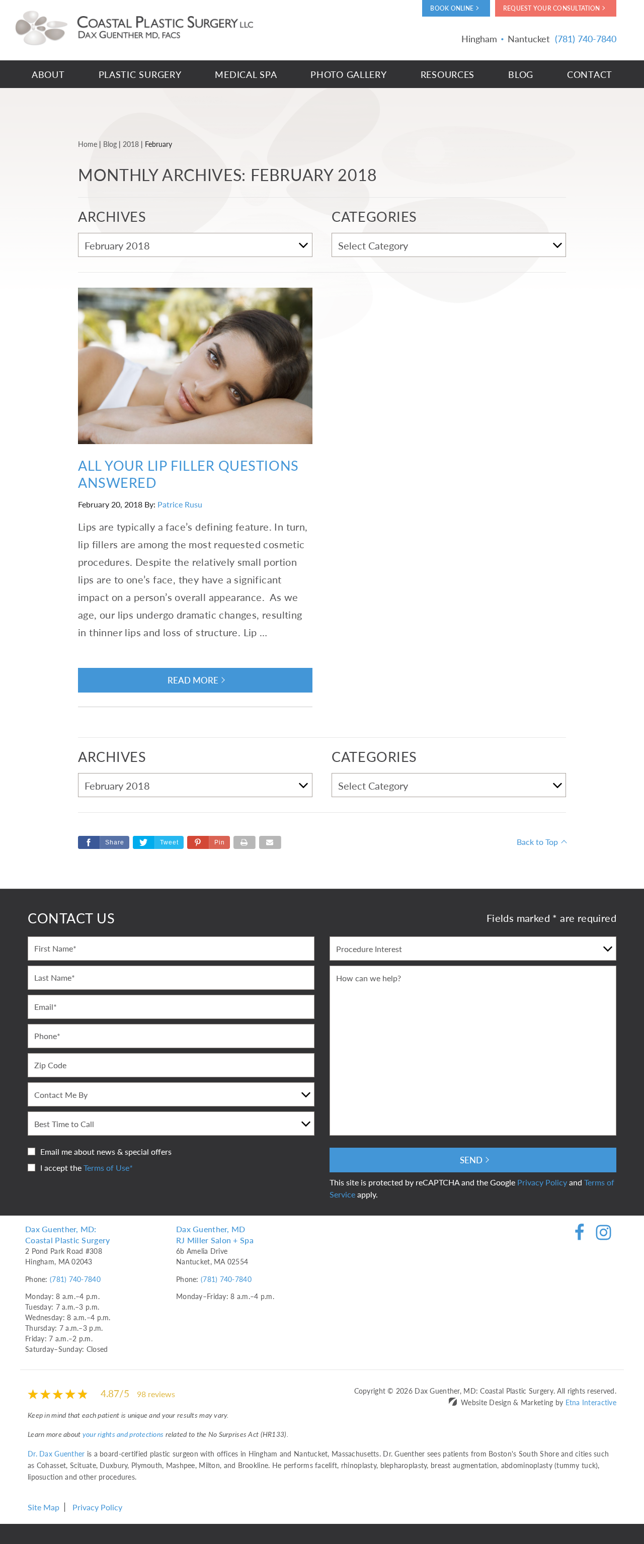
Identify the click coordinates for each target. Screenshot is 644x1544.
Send (471, 1160)
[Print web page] (244, 842)
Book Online (451, 8)
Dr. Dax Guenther (56, 1453)
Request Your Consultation (551, 8)
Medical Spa (246, 74)
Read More (193, 680)
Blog (520, 74)
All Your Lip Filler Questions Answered (188, 474)
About (48, 74)
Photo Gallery (348, 74)
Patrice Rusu (179, 504)
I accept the (61, 1167)
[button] (208, 842)
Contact (589, 74)
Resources (447, 74)
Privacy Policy (542, 1182)
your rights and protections (123, 1434)
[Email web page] (270, 842)
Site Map (43, 1507)
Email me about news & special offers (106, 1151)
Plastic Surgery (140, 74)
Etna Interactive (591, 1402)
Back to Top (537, 841)
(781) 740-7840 (75, 1279)
